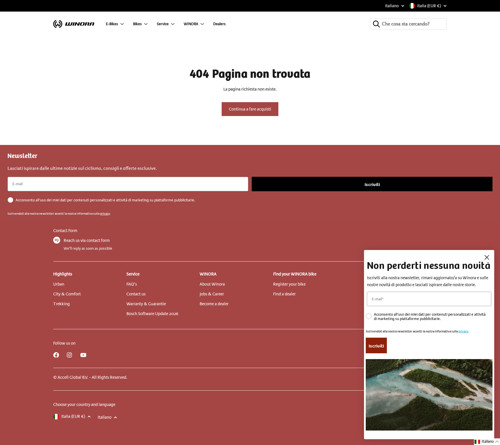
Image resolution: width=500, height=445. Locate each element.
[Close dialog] (487, 257)
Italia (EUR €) (429, 5)
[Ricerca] (376, 24)
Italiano (392, 5)
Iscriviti (372, 184)
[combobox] (408, 24)
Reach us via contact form (87, 240)
